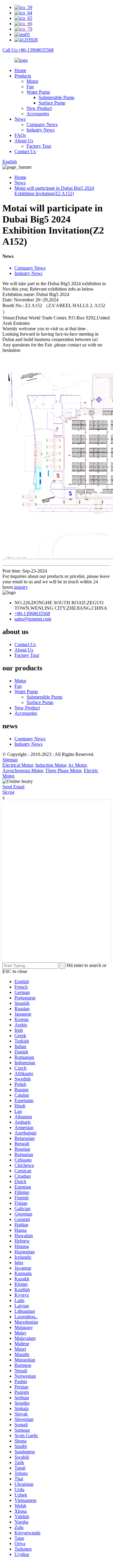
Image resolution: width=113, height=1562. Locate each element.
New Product (39, 108)
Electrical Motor (17, 765)
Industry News (41, 129)
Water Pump (38, 92)
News (20, 119)
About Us (23, 140)
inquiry (21, 587)
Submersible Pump (56, 97)
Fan (30, 86)
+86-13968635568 (32, 613)
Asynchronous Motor (22, 770)
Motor (32, 81)
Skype (8, 792)
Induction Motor (50, 765)
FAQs (20, 135)
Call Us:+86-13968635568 (28, 50)
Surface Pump (52, 102)
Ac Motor (77, 765)
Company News (42, 124)
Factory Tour (39, 146)
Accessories (38, 113)
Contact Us (25, 151)
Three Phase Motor (63, 770)
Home (20, 70)
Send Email (13, 786)
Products (22, 75)
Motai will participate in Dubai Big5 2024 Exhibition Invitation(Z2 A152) (54, 191)
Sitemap (10, 759)
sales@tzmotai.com (32, 618)
